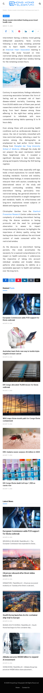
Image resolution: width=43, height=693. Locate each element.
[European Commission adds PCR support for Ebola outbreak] (21, 304)
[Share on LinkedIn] (26, 31)
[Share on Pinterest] (19, 31)
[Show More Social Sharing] (38, 31)
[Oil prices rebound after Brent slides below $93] (21, 559)
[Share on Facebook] (6, 31)
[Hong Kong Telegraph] (21, 3)
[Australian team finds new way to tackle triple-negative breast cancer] (21, 337)
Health (6, 16)
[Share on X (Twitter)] (12, 31)
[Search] (39, 3)
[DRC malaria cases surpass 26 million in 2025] (21, 438)
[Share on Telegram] (32, 31)
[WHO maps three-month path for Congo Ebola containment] (21, 404)
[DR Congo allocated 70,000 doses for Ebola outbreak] (21, 371)
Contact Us (26, 687)
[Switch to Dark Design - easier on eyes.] (3, 4)
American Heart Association (18, 50)
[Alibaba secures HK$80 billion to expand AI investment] (21, 643)
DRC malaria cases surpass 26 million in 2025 (21, 452)
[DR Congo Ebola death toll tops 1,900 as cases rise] (21, 469)
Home (5, 10)
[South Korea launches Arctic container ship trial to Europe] (21, 601)
